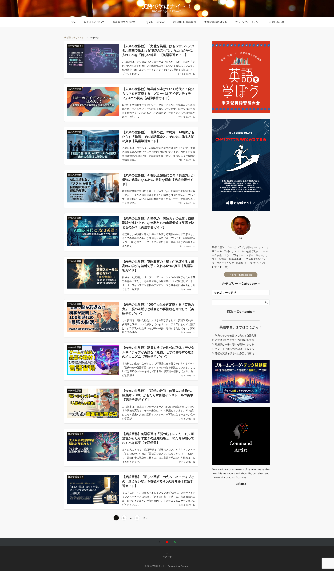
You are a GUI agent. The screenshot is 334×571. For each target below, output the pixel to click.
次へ (145, 518)
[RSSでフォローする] (175, 542)
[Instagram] (239, 484)
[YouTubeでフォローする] (167, 542)
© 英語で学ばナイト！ (156, 566)
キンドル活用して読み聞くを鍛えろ (234, 349)
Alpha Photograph (241, 274)
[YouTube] (242, 484)
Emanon (185, 566)
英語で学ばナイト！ (167, 6)
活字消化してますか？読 (228, 340)
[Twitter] (237, 484)
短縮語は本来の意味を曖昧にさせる (234, 344)
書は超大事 (248, 340)
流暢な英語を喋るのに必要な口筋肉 (234, 353)
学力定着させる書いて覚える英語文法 (235, 335)
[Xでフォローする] (159, 542)
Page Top (167, 556)
